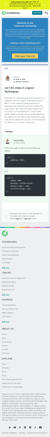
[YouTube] (15, 427)
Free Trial (37, 13)
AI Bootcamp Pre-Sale (20, 2)
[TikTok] (35, 427)
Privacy (22, 433)
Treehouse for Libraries (11, 383)
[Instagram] (30, 427)
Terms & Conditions (9, 433)
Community (6, 342)
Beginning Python (9, 282)
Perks (4, 372)
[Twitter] (9, 427)
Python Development (10, 255)
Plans (4, 364)
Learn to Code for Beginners (13, 278)
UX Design (6, 262)
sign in (18, 219)
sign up (27, 219)
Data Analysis (7, 259)
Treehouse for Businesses (12, 387)
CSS (6, 68)
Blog (4, 338)
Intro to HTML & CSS (10, 309)
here (28, 38)
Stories (4, 346)
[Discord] (40, 427)
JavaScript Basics (9, 305)
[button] (5, 5)
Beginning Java (8, 289)
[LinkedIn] (25, 427)
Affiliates (5, 368)
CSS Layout (6, 316)
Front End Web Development (13, 247)
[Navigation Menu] (46, 13)
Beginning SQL (8, 286)
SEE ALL (5, 268)
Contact (5, 349)
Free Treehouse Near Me (12, 379)
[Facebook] (20, 427)
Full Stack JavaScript (10, 251)
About (4, 334)
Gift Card (5, 353)
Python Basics (7, 313)
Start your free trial (25, 56)
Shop (4, 375)
